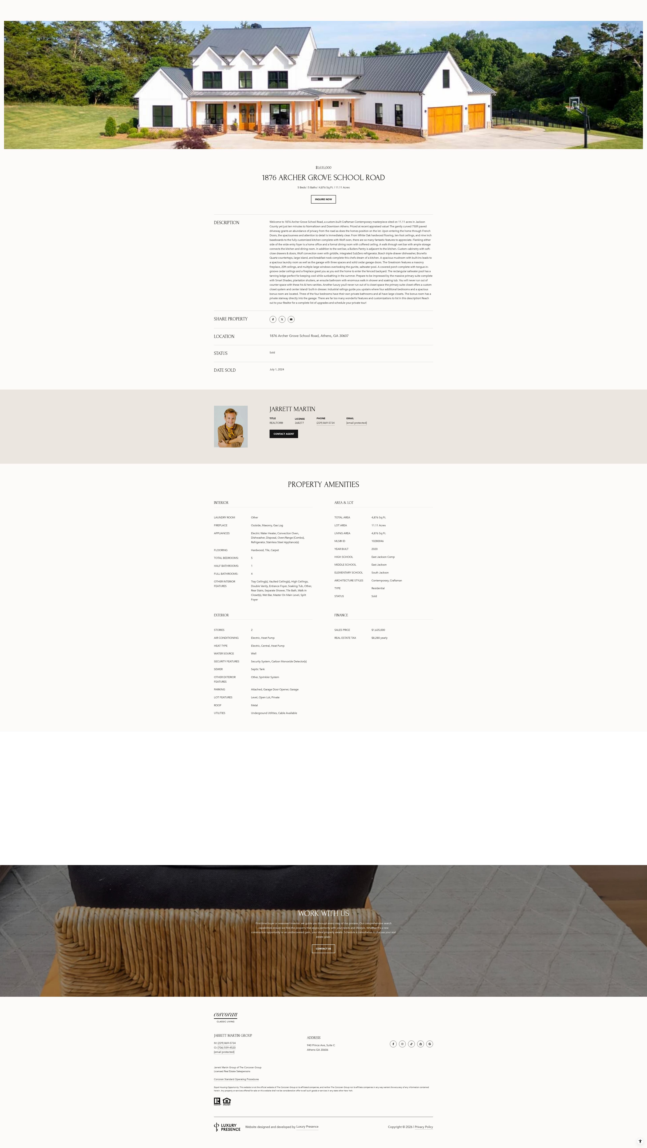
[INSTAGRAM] (402, 1044)
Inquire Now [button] (323, 199)
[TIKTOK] (411, 1044)
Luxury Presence (307, 1126)
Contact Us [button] (323, 949)
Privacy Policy (424, 1127)
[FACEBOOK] (393, 1044)
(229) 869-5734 (326, 423)
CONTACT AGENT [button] (284, 434)
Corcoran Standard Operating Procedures (236, 1079)
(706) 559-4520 (227, 1047)
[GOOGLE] (429, 1044)
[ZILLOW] (420, 1044)
